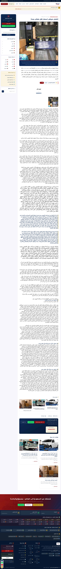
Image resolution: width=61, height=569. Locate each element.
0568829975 (38, 93)
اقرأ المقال (55, 462)
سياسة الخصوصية (12, 567)
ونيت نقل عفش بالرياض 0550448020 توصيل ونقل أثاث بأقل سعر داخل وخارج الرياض (49, 455)
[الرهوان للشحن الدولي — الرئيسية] (57, 4)
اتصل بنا (23, 422)
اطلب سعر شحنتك (39, 422)
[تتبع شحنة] (2, 567)
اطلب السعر (8, 23)
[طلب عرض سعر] (2, 565)
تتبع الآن (7, 557)
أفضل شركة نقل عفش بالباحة (51, 480)
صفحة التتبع (8, 34)
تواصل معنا (7, 567)
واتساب (30, 422)
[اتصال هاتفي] (2, 561)
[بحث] (3, 91)
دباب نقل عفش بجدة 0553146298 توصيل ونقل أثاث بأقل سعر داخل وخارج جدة (29, 455)
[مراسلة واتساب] (2, 563)
